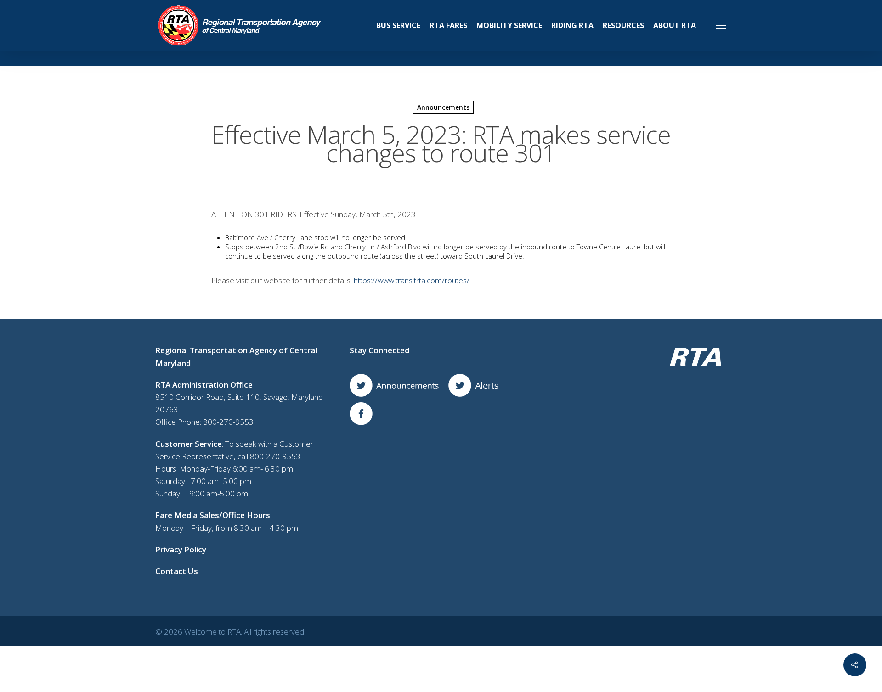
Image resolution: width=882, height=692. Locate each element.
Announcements (443, 107)
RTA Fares (448, 25)
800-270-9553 (228, 421)
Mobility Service (509, 25)
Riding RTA (572, 25)
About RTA (674, 25)
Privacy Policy (180, 549)
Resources (623, 25)
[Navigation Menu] (721, 25)
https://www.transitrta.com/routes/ (411, 280)
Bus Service (398, 25)
